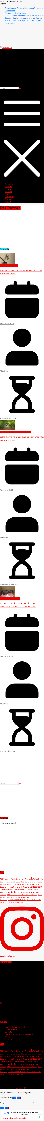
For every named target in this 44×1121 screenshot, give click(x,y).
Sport (7, 194)
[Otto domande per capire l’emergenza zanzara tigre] (7, 429)
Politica (8, 192)
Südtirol (24, 900)
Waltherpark (19, 902)
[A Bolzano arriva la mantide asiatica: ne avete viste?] (7, 263)
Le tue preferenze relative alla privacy (24, 1113)
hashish (29, 890)
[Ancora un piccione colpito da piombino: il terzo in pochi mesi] (7, 596)
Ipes (18, 892)
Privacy (8, 1037)
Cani (22, 882)
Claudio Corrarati (12, 884)
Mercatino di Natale (19, 895)
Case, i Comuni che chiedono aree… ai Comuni (24, 15)
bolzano (37, 878)
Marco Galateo (31, 892)
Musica (28, 895)
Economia (9, 189)
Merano (16, 598)
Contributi (9, 1039)
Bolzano (9, 265)
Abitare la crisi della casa (15, 13)
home (15, 265)
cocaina (10, 887)
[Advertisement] (22, 846)
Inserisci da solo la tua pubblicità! (19, 1034)
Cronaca (9, 184)
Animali (8, 199)
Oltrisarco (34, 895)
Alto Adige (6, 879)
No (19, 1098)
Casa (33, 882)
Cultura (8, 187)
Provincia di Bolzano (13, 897)
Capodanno (28, 882)
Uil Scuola (35, 900)
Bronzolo (17, 882)
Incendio (3, 892)
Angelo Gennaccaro (18, 879)
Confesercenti (36, 887)
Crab (2, 890)
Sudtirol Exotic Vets (15, 900)
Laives (23, 892)
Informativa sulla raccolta (14, 1118)
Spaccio (29, 897)
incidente (11, 892)
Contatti (8, 1032)
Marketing (10, 197)
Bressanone (10, 882)
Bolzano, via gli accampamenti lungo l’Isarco (23, 18)
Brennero (2, 882)
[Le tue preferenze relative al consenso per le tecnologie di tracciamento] (40, 1117)
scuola (23, 897)
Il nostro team (11, 1029)
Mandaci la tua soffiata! (15, 1027)
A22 (1, 879)
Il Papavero (35, 890)
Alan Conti (4, 371)
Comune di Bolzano (21, 887)
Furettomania (18, 889)
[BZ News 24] (6, 47)
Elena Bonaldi (8, 890)
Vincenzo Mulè (9, 902)
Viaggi (8, 202)
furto (24, 889)
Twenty (29, 900)
